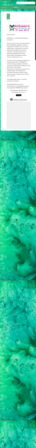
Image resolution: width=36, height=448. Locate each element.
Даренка (23, 92)
